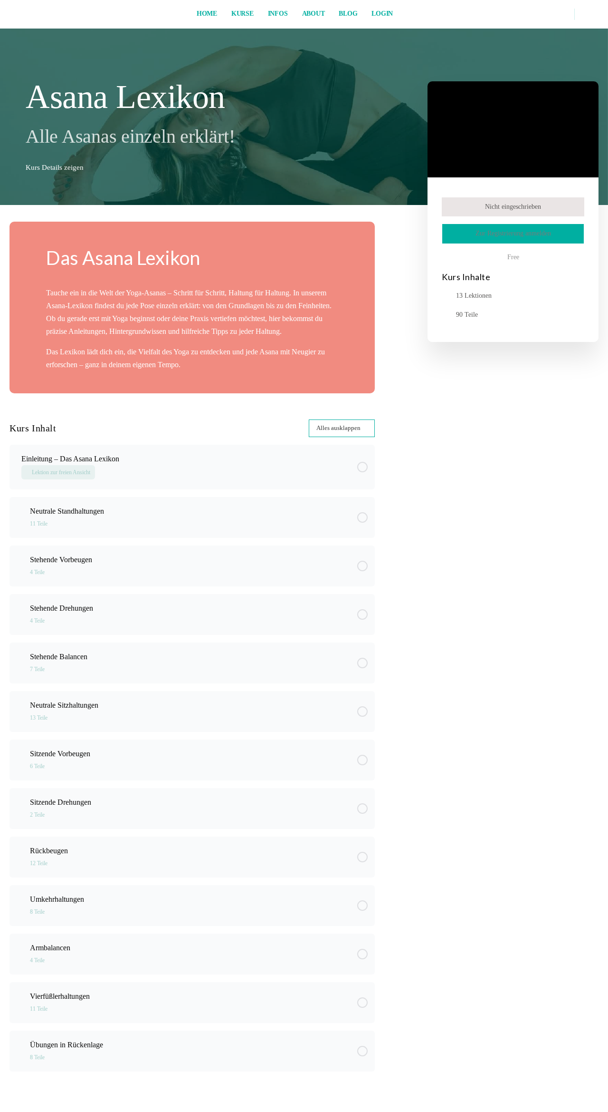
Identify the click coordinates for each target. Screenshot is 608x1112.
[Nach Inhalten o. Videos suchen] (560, 14)
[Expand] (21, 517)
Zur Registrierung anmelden (513, 233)
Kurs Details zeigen (56, 167)
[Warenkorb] (588, 14)
